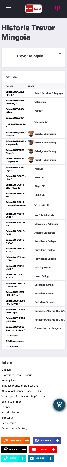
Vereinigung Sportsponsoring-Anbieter (23, 396)
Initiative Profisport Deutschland (19, 386)
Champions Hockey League (16, 375)
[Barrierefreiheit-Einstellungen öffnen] (59, 405)
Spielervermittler (11, 402)
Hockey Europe (9, 380)
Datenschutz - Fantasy (14, 428)
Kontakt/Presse (10, 412)
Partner (5, 407)
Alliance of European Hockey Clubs (21, 391)
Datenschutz (8, 423)
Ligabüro (6, 370)
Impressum (7, 418)
